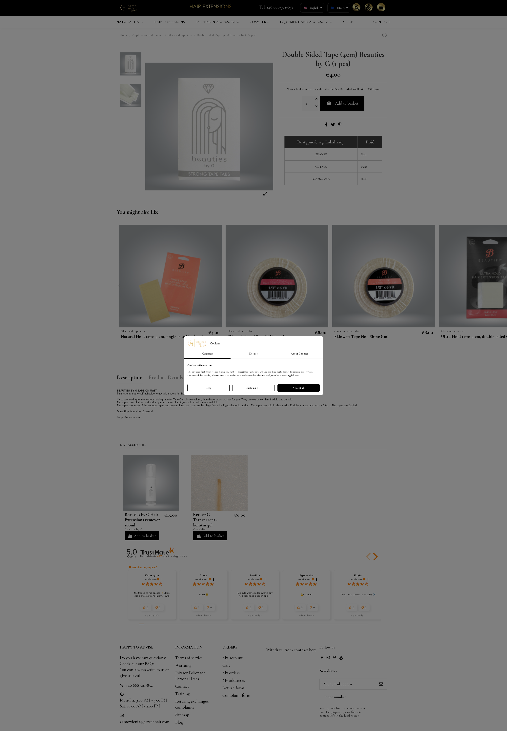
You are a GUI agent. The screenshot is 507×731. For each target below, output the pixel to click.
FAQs (149, 663)
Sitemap (182, 714)
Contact (182, 686)
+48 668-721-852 (280, 7)
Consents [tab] (207, 353)
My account (232, 657)
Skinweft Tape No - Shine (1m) (361, 336)
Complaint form (236, 695)
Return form (233, 687)
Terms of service (189, 657)
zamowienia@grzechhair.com (144, 721)
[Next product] (386, 35)
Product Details (166, 377)
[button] (375, 556)
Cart (226, 665)
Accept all (299, 388)
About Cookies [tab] (299, 353)
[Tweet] (333, 124)
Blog (179, 722)
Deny (208, 388)
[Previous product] (383, 35)
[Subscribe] (381, 684)
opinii (172, 556)
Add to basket (346, 103)
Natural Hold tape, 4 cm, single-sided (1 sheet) (162, 336)
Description (130, 377)
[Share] (326, 124)
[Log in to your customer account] (369, 7)
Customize (252, 388)
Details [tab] (253, 353)
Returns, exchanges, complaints (192, 704)
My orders (231, 672)
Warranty (183, 665)
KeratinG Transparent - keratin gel (205, 520)
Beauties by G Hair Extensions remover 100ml (142, 520)
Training (182, 693)
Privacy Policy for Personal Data (190, 675)
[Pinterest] (339, 124)
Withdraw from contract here (291, 649)
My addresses (233, 680)
